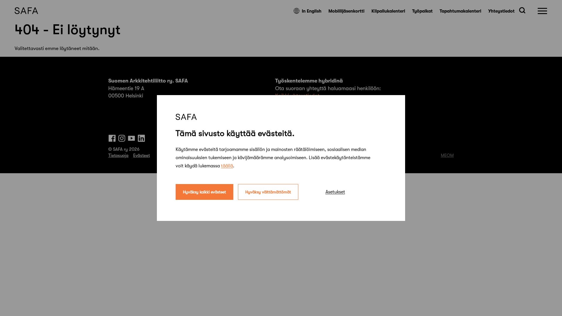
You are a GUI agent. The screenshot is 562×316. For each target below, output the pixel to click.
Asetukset (335, 192)
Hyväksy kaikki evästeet (204, 192)
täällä (227, 166)
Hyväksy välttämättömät (268, 192)
